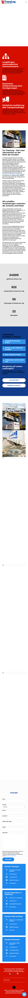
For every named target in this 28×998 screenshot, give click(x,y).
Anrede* (4, 804)
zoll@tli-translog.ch (14, 927)
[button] (14, 341)
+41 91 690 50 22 (13, 947)
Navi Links (6, 980)
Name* (4, 810)
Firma (3, 799)
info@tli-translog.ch (14, 880)
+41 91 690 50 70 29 (14, 950)
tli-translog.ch (12, 883)
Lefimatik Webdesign (16, 991)
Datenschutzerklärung (11, 855)
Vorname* (4, 815)
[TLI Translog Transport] (8, 2)
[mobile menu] (26, 2)
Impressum (20, 993)
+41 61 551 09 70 (13, 924)
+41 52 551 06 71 (13, 874)
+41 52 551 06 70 (13, 877)
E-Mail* (4, 827)
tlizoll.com (11, 930)
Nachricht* (5, 832)
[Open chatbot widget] (24, 994)
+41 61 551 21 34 (13, 900)
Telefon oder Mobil (7, 821)
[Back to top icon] (14, 987)
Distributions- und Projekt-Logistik (11, 174)
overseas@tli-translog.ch (15, 903)
